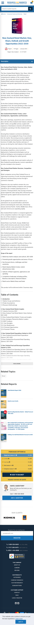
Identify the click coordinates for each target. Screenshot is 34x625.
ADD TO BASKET (17, 475)
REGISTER (17, 538)
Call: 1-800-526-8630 (17, 494)
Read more (17, 363)
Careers (17, 567)
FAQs (17, 595)
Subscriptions (17, 585)
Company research (17, 580)
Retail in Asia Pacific (13, 401)
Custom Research (17, 582)
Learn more (18, 619)
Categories (17, 577)
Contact (17, 592)
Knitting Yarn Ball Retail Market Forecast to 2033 (20, 434)
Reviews (17, 570)
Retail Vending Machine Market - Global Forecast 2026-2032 (20, 412)
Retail (3, 376)
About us (17, 565)
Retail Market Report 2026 (14, 390)
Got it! (20, 622)
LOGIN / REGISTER (17, 598)
